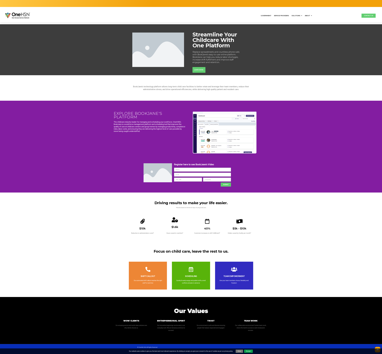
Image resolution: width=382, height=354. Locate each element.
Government (266, 16)
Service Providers (281, 16)
